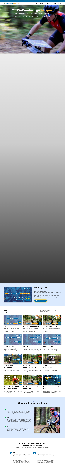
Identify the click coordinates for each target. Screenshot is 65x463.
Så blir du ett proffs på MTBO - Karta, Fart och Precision (11, 387)
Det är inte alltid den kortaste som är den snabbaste (52, 366)
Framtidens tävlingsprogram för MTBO (51, 387)
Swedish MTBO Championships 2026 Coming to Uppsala (31, 366)
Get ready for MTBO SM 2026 (31, 327)
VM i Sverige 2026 (40, 288)
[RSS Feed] (60, 3)
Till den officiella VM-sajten (40, 300)
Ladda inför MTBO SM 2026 (50, 327)
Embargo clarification (9, 346)
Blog (37, 3)
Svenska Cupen (47, 3)
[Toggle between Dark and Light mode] (59, 3)
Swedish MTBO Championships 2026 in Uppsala (12, 366)
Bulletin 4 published (9, 327)
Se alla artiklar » (6, 312)
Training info (26, 346)
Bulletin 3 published (48, 346)
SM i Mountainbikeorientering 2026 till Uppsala (31, 387)
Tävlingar (41, 3)
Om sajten (54, 3)
